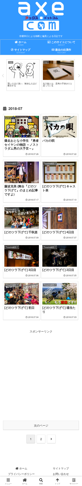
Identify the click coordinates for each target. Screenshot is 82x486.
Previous (3, 76)
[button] (74, 465)
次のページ (41, 425)
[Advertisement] (41, 375)
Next (79, 76)
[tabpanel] (22, 75)
